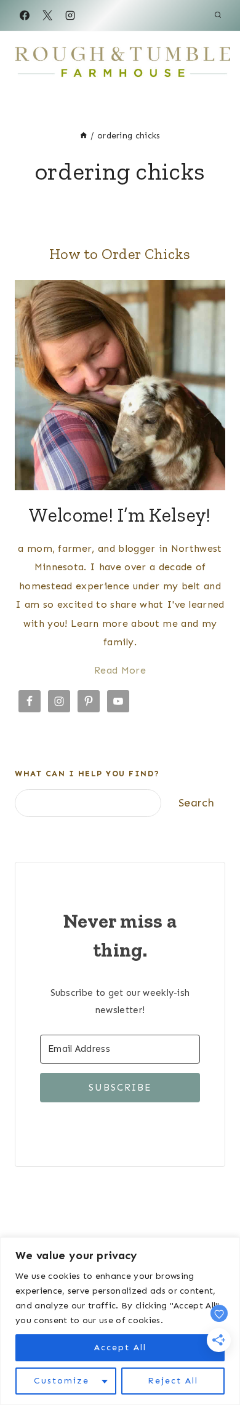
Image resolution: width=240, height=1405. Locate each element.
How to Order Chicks (119, 254)
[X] (47, 15)
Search (196, 803)
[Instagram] (70, 15)
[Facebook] (24, 15)
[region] (120, 1321)
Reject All (173, 1380)
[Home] (83, 135)
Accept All (120, 1347)
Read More (120, 670)
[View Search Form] (217, 15)
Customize (61, 1380)
